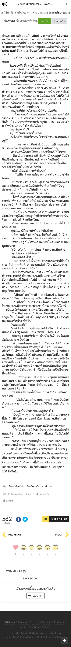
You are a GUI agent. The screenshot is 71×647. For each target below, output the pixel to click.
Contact (36, 626)
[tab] (16, 571)
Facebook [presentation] (31, 579)
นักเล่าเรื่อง (50, 3)
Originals (23, 622)
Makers (13, 4)
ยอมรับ (44, 21)
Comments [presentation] (16, 571)
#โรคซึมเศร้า (31, 486)
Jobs (46, 626)
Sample (46, 622)
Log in (37, 595)
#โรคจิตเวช (46, 486)
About (24, 626)
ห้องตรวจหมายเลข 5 (29, 3)
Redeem (59, 622)
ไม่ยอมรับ (59, 21)
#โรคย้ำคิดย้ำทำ (15, 486)
